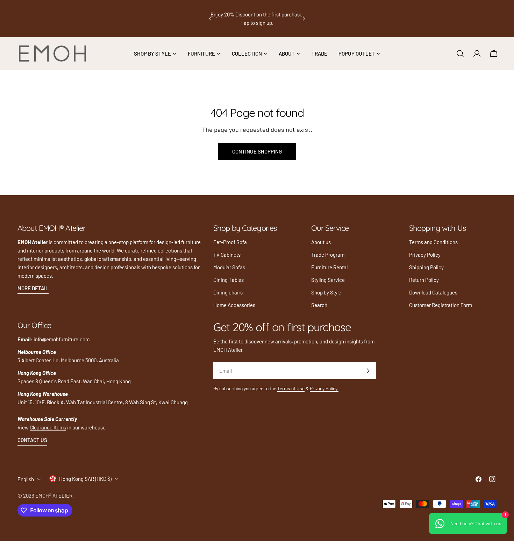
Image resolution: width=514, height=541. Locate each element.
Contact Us (32, 440)
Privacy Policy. (324, 388)
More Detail (33, 288)
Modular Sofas (229, 267)
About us (321, 242)
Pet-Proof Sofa (230, 242)
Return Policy (424, 280)
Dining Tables (228, 280)
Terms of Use (291, 388)
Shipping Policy (426, 267)
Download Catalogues (433, 292)
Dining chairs (228, 292)
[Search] (460, 53)
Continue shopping (257, 151)
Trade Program (327, 254)
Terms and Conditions (433, 242)
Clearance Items (48, 427)
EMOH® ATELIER (53, 495)
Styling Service (328, 280)
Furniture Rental (329, 267)
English (25, 479)
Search (319, 305)
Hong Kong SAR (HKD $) (85, 479)
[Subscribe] (367, 370)
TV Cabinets (227, 254)
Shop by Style (326, 292)
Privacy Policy (425, 254)
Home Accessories (234, 305)
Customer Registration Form (440, 305)
